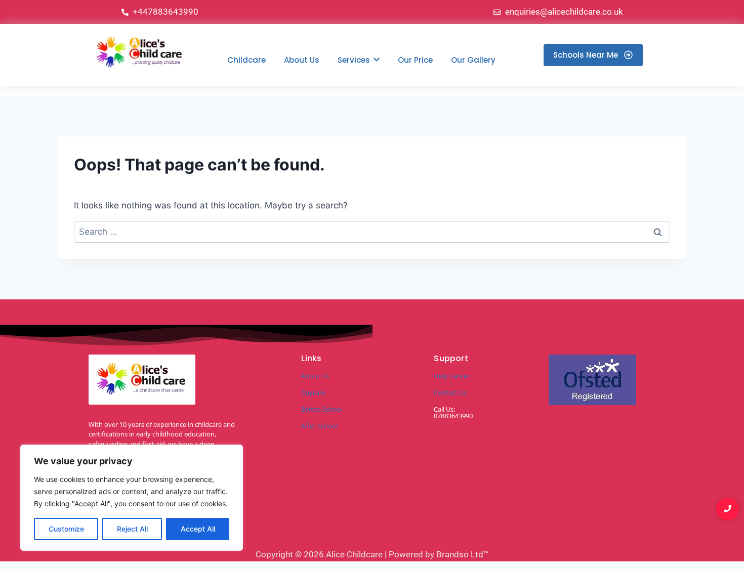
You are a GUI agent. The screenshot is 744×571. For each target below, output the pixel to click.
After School (319, 425)
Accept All (198, 528)
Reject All (132, 528)
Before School (322, 409)
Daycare (313, 392)
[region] (131, 498)
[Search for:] (372, 232)
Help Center (452, 375)
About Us (315, 375)
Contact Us (450, 392)
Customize (66, 528)
